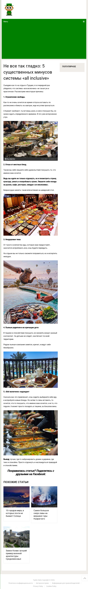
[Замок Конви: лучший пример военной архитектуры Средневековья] (16, 537)
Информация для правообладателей (66, 583)
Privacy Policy (38, 586)
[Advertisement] (44, 41)
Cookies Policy (51, 586)
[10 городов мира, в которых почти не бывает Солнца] (16, 496)
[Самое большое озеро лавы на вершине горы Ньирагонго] (44, 496)
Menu (5, 21)
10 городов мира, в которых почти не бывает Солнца (15, 513)
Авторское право (42, 583)
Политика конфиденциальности (20, 583)
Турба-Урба (37, 580)
